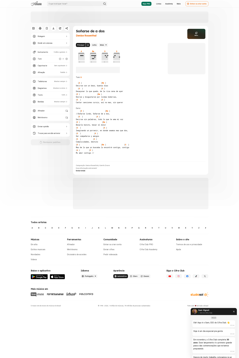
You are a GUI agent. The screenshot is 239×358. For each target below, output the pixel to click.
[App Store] (57, 276)
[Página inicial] (36, 4)
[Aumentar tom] (67, 59)
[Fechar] (234, 312)
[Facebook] (187, 276)
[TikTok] (196, 276)
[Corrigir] (60, 28)
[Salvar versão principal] (88, 45)
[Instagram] (178, 276)
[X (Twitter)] (204, 276)
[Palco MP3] (86, 294)
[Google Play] (39, 276)
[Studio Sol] (199, 294)
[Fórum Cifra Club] (37, 294)
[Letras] (71, 293)
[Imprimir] (40, 28)
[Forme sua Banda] (55, 294)
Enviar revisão (80, 171)
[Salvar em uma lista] (47, 28)
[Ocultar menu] (33, 28)
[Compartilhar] (67, 28)
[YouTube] (169, 276)
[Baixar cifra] (53, 28)
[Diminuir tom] (60, 59)
